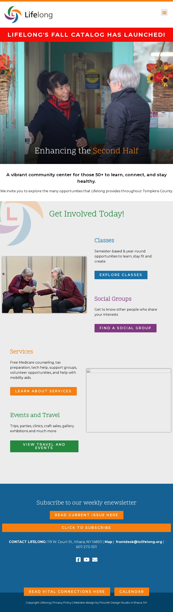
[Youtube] (86, 559)
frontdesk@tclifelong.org (139, 542)
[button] (164, 12)
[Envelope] (94, 559)
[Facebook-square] (78, 559)
